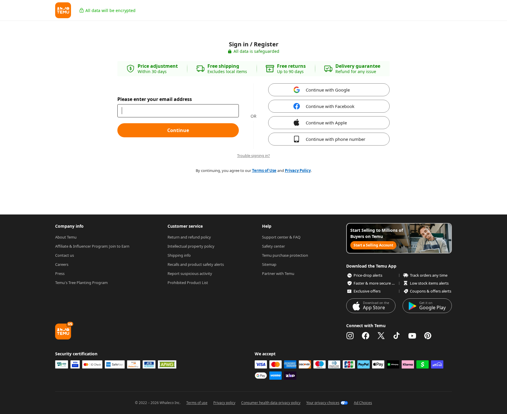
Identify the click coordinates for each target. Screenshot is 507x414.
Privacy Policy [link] (298, 170)
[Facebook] (365, 335)
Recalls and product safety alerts (196, 264)
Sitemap (269, 264)
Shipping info (179, 255)
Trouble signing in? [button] (253, 155)
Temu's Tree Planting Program (81, 282)
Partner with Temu (278, 273)
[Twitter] (381, 335)
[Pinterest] (428, 335)
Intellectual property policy (191, 246)
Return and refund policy (189, 237)
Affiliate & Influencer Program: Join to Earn (92, 246)
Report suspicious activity (190, 273)
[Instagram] (350, 335)
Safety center (273, 246)
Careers (61, 264)
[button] (63, 10)
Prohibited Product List (188, 282)
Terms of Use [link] (264, 170)
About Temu (66, 237)
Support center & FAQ (281, 237)
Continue (178, 130)
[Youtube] (412, 335)
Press (60, 273)
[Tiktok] (396, 335)
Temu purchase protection (285, 255)
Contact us (64, 255)
